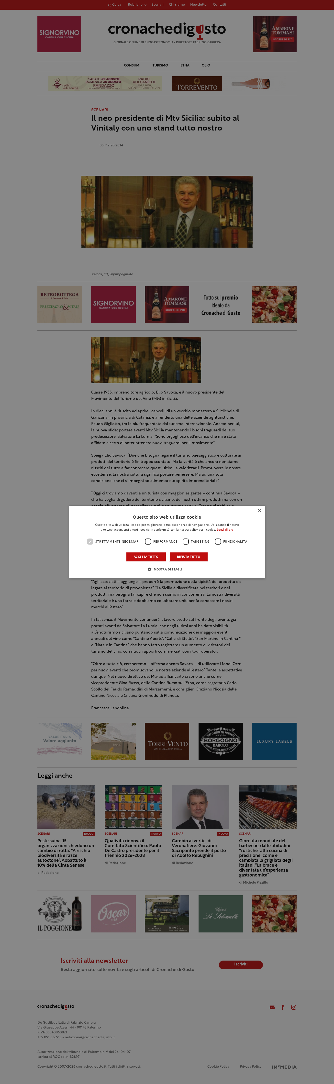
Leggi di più (225, 529)
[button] (167, 569)
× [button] (259, 511)
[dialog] (167, 542)
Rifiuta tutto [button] (188, 557)
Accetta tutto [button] (146, 557)
